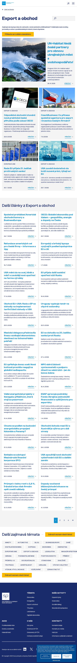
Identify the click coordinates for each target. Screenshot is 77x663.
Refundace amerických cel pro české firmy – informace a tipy (20, 246)
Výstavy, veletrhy (60, 565)
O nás (29, 621)
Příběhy (66, 556)
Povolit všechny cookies (67, 656)
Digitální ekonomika (13, 547)
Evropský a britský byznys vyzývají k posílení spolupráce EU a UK (56, 246)
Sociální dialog (28, 560)
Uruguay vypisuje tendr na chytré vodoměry (55, 305)
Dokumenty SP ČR (33, 632)
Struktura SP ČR (32, 629)
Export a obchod (31, 551)
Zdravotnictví (53, 569)
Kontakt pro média (58, 629)
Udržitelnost (26, 565)
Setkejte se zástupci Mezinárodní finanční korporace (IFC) (15, 457)
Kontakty (57, 621)
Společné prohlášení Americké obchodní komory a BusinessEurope (20, 217)
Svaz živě (61, 560)
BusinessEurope (52, 542)
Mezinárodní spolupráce (60, 608)
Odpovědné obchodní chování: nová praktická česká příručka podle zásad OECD (19, 118)
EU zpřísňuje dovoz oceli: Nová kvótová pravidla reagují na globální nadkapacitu (20, 367)
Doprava (31, 547)
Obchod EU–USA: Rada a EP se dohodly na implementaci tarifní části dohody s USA (20, 306)
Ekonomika (46, 547)
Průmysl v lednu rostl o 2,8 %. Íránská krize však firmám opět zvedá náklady (19, 486)
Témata (31, 593)
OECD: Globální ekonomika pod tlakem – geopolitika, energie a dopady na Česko (57, 217)
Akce (4, 621)
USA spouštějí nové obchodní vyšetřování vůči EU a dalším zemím (56, 457)
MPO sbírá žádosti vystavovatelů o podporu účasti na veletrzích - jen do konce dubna (55, 368)
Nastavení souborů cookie (45, 656)
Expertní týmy (56, 597)
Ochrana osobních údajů (35, 636)
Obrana (8, 556)
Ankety (8, 542)
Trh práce (9, 565)
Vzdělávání (35, 569)
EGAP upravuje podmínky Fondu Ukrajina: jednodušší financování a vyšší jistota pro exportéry (57, 398)
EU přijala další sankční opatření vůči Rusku (53, 274)
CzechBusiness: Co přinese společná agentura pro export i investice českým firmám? (57, 118)
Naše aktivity (59, 593)
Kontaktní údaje (57, 625)
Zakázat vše (56, 656)
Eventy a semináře (8, 629)
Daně (68, 542)
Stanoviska (46, 560)
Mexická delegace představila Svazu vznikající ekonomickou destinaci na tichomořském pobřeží (20, 336)
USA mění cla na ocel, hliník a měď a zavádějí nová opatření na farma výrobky (19, 275)
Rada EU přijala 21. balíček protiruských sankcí (17, 169)
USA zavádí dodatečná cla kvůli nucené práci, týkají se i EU (56, 171)
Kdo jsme (30, 625)
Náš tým (55, 632)
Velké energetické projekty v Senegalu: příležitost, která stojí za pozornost (19, 397)
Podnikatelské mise (26, 556)
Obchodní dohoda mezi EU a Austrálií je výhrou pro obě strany (55, 429)
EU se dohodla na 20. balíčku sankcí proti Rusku (56, 334)
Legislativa (50, 551)
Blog (37, 542)
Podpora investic (48, 556)
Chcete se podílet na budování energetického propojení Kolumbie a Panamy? (19, 429)
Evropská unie (11, 551)
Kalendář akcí (6, 632)
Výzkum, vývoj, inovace (14, 569)
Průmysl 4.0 (10, 560)
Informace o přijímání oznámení (62, 636)
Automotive (23, 542)
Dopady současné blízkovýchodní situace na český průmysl (54, 486)
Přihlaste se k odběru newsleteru (18, 34)
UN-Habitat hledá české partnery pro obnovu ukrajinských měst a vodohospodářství (60, 53)
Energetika (62, 547)
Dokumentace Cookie (56, 660)
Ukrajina (42, 565)
